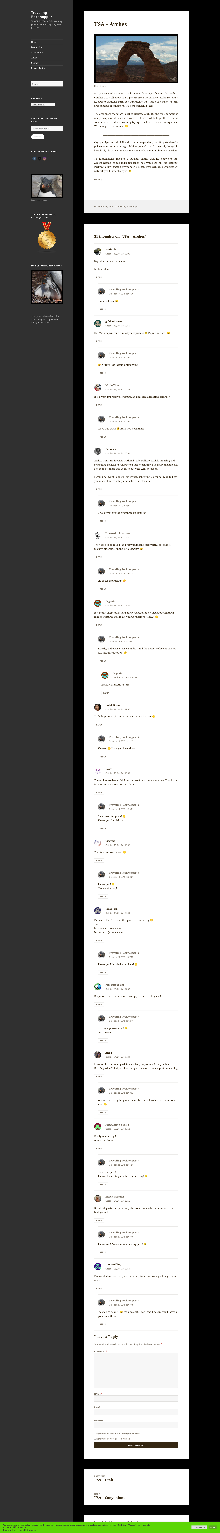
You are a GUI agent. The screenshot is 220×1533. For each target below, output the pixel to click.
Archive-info (37, 52)
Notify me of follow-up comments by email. (118, 1433)
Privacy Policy (38, 68)
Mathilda (110, 249)
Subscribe (38, 137)
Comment (100, 1351)
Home (34, 42)
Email (98, 1407)
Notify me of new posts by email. (113, 1438)
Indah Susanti (113, 705)
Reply (99, 277)
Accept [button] (212, 1527)
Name (98, 1394)
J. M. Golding (113, 1264)
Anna (108, 1052)
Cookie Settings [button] (199, 1527)
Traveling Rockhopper (41, 14)
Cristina (110, 841)
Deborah (110, 449)
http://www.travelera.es (107, 928)
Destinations (37, 47)
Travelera (111, 908)
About (34, 57)
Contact (35, 63)
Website (98, 1420)
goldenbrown (113, 321)
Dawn (108, 769)
